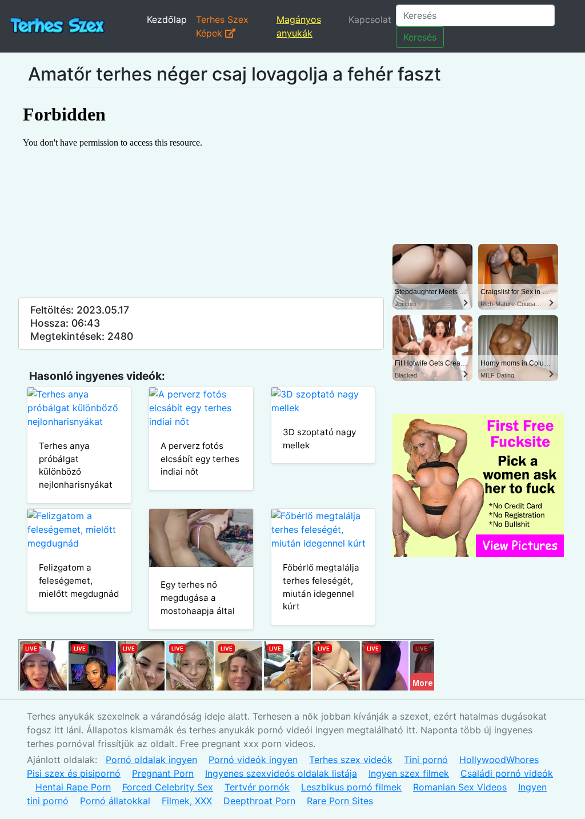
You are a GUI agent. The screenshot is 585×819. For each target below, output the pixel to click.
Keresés (419, 37)
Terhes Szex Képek (222, 26)
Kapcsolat (369, 19)
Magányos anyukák (299, 26)
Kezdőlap (167, 19)
